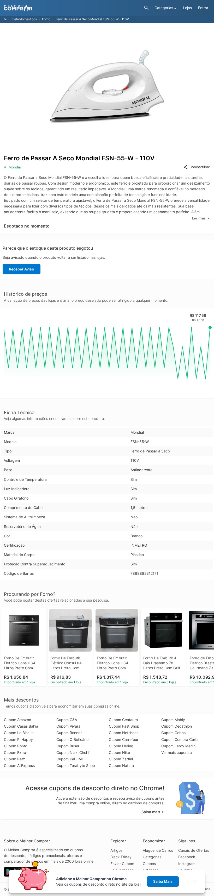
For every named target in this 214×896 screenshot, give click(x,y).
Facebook (186, 857)
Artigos (116, 850)
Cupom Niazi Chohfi (73, 752)
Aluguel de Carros (158, 850)
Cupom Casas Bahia (21, 726)
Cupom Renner (69, 732)
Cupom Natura (121, 765)
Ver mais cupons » (176, 752)
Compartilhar (199, 167)
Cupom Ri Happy (18, 739)
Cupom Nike (119, 752)
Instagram (186, 863)
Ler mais (199, 218)
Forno (46, 19)
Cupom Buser (67, 746)
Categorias (152, 857)
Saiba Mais (163, 881)
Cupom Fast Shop (124, 726)
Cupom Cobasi (173, 732)
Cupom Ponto (15, 746)
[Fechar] (196, 881)
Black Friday (121, 857)
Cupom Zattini (121, 759)
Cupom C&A (66, 719)
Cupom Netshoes (123, 732)
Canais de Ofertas (193, 850)
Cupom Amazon (17, 719)
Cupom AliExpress (19, 765)
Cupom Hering (121, 746)
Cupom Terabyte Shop (75, 765)
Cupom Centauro (123, 719)
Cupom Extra (15, 752)
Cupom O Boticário (72, 739)
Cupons (149, 863)
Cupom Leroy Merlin (178, 746)
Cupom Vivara (68, 726)
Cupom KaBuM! (69, 759)
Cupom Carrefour (123, 739)
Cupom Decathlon (176, 726)
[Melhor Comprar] (72, 8)
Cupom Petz (14, 759)
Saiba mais (150, 812)
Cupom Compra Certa (180, 739)
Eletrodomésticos (24, 19)
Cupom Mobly (173, 719)
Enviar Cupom (122, 863)
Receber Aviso (21, 269)
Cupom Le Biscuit (19, 732)
